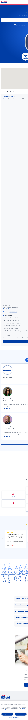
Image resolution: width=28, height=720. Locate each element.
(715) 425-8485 (13, 312)
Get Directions (7, 309)
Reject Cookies (7, 714)
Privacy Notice (7, 709)
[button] (2, 538)
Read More (6, 408)
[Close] (26, 702)
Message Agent (20, 25)
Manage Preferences (14, 717)
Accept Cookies (20, 714)
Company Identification (7, 700)
